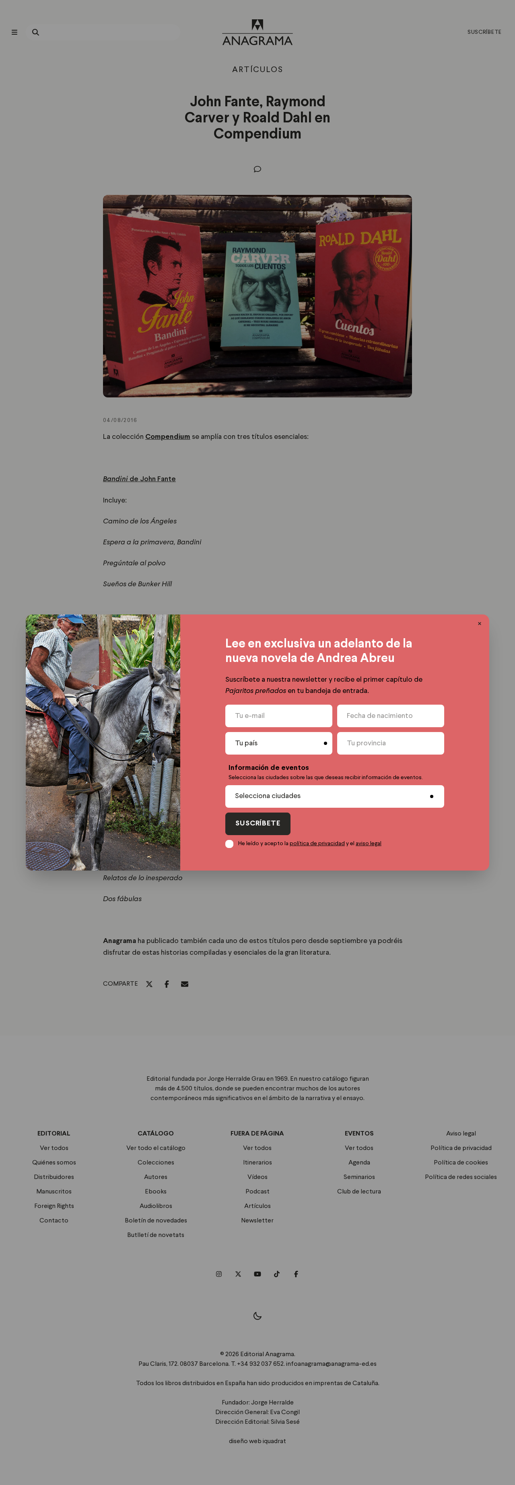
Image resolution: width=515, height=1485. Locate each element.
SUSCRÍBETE (257, 823)
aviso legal (368, 843)
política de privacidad (317, 843)
